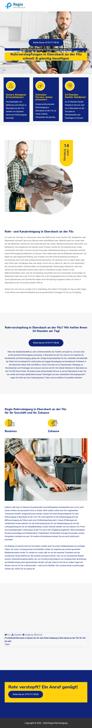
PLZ (8, 635)
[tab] (7, 635)
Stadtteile (18, 635)
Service (39, 635)
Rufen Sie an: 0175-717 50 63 (46, 42)
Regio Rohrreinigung (57, 723)
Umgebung (29, 635)
